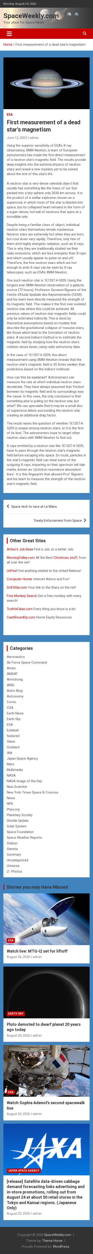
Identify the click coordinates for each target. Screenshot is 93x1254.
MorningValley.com (21, 558)
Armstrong (15, 679)
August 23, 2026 (18, 1213)
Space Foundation (20, 832)
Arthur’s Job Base (20, 549)
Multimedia (15, 770)
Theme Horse (52, 1241)
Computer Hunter (20, 579)
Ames (11, 668)
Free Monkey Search (22, 596)
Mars (10, 764)
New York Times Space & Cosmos (32, 792)
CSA (10, 708)
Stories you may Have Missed (37, 887)
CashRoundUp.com (21, 617)
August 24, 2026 (18, 957)
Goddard (13, 747)
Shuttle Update (17, 821)
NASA (11, 775)
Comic (11, 702)
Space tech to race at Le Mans (34, 507)
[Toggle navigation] (9, 33)
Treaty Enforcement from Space (58, 521)
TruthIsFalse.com (20, 609)
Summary (14, 854)
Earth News (15, 713)
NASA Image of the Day (24, 781)
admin (34, 138)
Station (12, 843)
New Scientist (17, 787)
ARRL (11, 685)
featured (13, 736)
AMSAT (12, 674)
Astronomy (15, 696)
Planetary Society (20, 815)
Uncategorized (17, 860)
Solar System (17, 826)
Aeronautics (16, 657)
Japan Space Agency (22, 758)
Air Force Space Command (27, 662)
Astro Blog (15, 691)
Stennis (12, 849)
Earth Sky (14, 719)
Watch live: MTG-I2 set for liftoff (37, 951)
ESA (10, 114)
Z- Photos (14, 871)
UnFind (12, 571)
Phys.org (13, 809)
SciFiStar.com (17, 587)
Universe (13, 866)
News (11, 798)
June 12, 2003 (17, 138)
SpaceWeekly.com (31, 16)
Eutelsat (13, 730)
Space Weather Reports (24, 838)
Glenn (11, 742)
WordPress (61, 1247)
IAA (9, 753)
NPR (10, 804)
